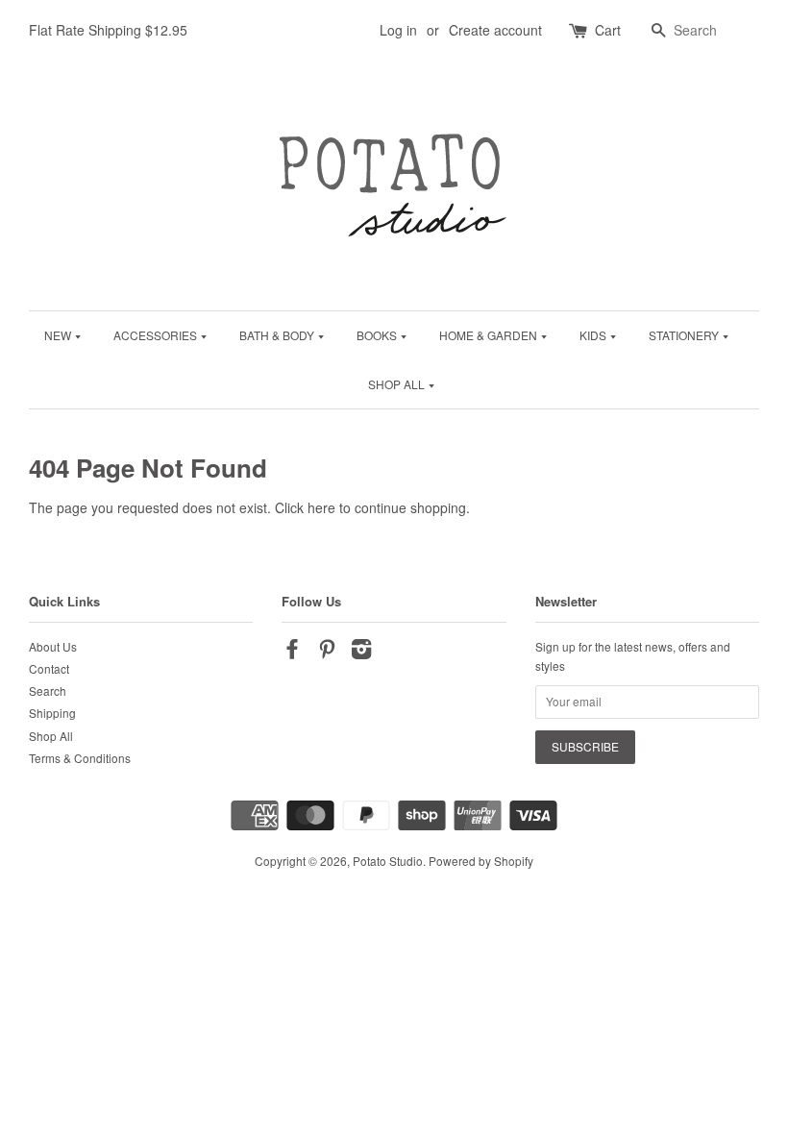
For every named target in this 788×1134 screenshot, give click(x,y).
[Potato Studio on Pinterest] (326, 652)
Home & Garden (489, 335)
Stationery (685, 335)
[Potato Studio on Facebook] (292, 652)
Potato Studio (388, 860)
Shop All (398, 384)
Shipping (52, 712)
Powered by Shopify (481, 860)
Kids (594, 335)
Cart (608, 29)
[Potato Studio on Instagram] (361, 652)
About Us (53, 646)
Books (378, 335)
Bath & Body (278, 335)
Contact (49, 668)
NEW (59, 335)
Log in (398, 29)
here (321, 507)
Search (47, 690)
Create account (495, 29)
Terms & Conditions (80, 758)
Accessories (156, 335)
